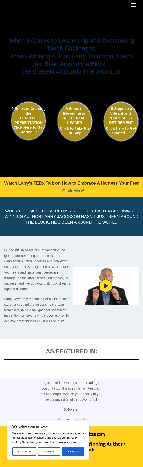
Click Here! (73, 190)
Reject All (49, 451)
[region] (48, 440)
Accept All (73, 451)
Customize (24, 451)
